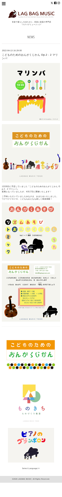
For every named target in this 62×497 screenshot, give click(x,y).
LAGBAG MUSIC (25, 479)
